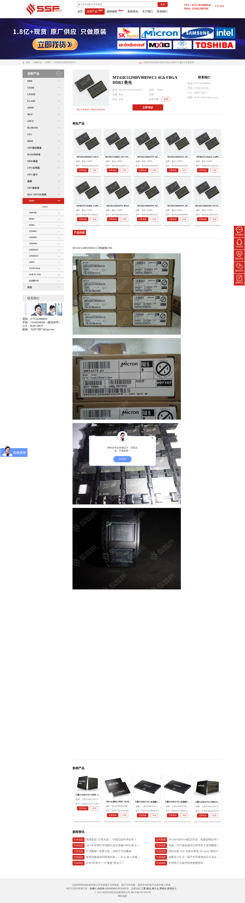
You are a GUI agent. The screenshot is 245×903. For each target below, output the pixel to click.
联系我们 (162, 11)
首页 (80, 11)
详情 (94, 170)
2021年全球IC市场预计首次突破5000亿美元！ (106, 845)
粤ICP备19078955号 (141, 892)
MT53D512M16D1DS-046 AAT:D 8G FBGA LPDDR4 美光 (168, 62)
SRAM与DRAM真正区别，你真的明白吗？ (187, 839)
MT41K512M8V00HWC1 (65, 62)
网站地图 (122, 896)
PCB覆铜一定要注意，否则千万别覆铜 (102, 851)
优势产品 (92, 11)
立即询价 (147, 107)
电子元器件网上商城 (159, 885)
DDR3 (48, 62)
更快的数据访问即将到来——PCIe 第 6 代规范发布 (107, 857)
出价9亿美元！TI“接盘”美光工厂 (99, 862)
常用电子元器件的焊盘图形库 (179, 862)
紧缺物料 (112, 11)
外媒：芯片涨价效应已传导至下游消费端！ (187, 845)
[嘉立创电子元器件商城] (44, 9)
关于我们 (147, 11)
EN (222, 6)
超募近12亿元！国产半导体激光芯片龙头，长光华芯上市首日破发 (189, 857)
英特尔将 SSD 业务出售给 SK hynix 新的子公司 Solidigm (189, 851)
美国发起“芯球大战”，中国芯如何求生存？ (105, 839)
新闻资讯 (133, 11)
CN (217, 6)
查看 (166, 99)
